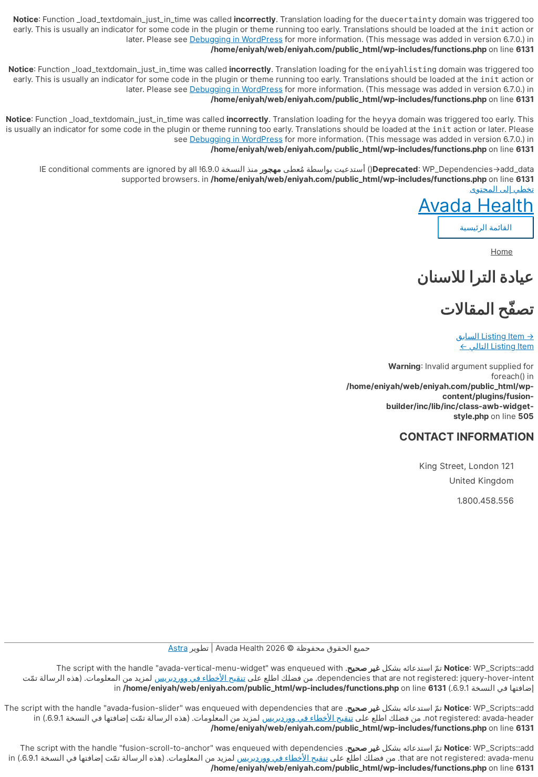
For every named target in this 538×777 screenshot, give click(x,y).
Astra (178, 648)
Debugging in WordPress (236, 39)
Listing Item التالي (497, 346)
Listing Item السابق (495, 336)
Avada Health (476, 205)
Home (502, 252)
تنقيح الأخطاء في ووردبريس (199, 678)
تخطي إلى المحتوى (502, 189)
